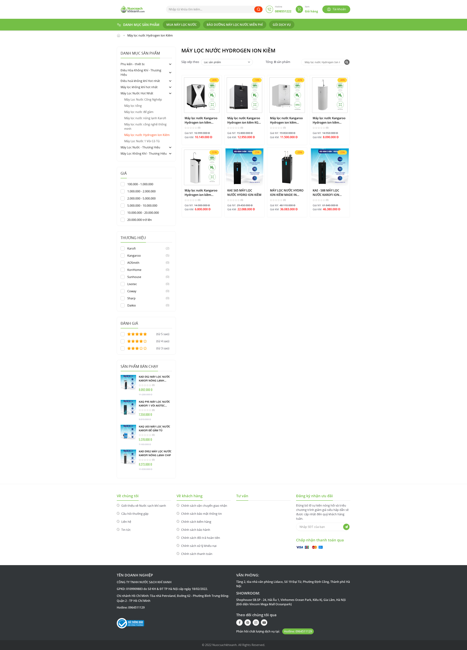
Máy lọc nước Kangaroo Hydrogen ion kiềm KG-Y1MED (243, 120)
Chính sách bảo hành (195, 530)
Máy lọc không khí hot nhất (139, 87)
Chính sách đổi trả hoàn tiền (200, 538)
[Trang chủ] (133, 9)
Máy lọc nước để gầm (138, 112)
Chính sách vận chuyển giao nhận (204, 506)
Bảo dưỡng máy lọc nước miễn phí (235, 25)
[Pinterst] (247, 622)
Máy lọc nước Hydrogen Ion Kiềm (147, 135)
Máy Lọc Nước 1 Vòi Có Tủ (142, 141)
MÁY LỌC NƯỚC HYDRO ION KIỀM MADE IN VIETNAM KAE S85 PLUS (287, 192)
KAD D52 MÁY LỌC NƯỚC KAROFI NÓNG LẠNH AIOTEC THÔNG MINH (154, 379)
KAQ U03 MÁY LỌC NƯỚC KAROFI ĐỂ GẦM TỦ (154, 428)
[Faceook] (239, 622)
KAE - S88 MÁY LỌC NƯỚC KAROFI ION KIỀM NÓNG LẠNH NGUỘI (326, 192)
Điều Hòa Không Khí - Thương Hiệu (141, 72)
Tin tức (126, 530)
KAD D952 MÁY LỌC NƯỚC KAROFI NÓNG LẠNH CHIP (155, 453)
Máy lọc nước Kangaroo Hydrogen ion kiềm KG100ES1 (201, 192)
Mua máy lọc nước (181, 25)
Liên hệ (126, 522)
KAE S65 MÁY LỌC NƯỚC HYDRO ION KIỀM (244, 192)
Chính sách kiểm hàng (196, 522)
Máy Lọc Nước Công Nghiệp (143, 99)
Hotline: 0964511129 (298, 631)
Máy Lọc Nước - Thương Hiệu (140, 147)
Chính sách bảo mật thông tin (201, 514)
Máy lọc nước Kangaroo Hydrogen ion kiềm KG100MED (201, 120)
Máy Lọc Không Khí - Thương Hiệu (144, 154)
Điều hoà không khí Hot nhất (140, 81)
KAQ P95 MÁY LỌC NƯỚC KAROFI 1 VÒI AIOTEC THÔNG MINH (154, 404)
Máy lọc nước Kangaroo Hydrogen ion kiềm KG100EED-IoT (286, 120)
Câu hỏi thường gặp (134, 514)
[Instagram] (256, 622)
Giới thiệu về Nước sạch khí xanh (143, 506)
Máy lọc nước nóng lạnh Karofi (145, 118)
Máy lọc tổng (133, 106)
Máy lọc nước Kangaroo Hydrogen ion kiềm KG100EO (329, 120)
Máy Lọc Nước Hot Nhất (118, 35)
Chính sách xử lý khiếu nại (199, 546)
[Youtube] (264, 622)
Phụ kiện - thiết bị (132, 64)
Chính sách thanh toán (196, 554)
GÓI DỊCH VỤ (282, 25)
